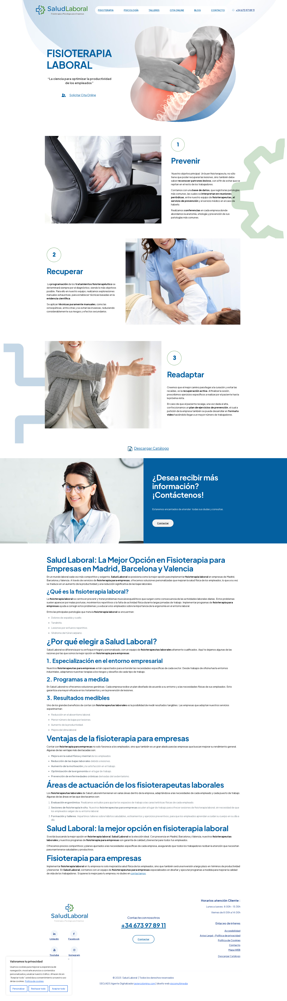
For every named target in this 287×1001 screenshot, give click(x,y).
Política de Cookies (229, 940)
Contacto (234, 945)
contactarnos (138, 873)
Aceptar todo (58, 988)
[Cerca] (68, 959)
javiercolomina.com (145, 983)
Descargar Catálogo (151, 448)
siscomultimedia (179, 983)
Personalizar (19, 988)
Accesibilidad (232, 930)
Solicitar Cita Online (82, 95)
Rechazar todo (38, 988)
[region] (39, 975)
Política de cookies (34, 981)
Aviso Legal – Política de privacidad (220, 935)
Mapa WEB (234, 949)
